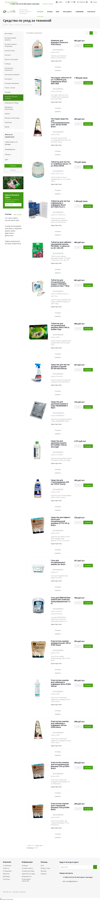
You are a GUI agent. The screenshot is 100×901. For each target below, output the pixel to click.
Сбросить (13, 170)
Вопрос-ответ (45, 868)
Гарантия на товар (28, 874)
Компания (7, 862)
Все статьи (17, 214)
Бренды (43, 871)
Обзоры (43, 874)
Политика (6, 879)
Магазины (6, 876)
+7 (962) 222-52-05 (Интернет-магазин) (24, 4)
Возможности (26, 876)
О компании (7, 865)
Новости (6, 868)
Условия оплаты (27, 868)
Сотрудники (7, 871)
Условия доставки (28, 871)
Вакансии (6, 874)
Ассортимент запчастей (26, 880)
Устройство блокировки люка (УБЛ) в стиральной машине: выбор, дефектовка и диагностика (13, 230)
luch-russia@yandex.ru (70, 881)
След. (37, 845)
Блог (42, 865)
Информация (27, 862)
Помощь (25, 865)
